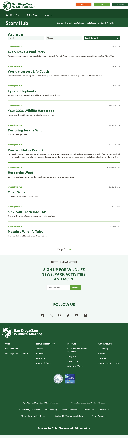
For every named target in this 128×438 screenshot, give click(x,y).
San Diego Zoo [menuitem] (12, 15)
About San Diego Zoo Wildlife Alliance (88, 403)
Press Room (72, 361)
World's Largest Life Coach (28, 71)
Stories (60, 23)
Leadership (103, 348)
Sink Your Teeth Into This (27, 212)
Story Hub (17, 23)
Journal (39, 348)
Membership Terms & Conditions (68, 416)
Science (68, 23)
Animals (18, 46)
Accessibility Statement (29, 409)
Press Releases (78, 23)
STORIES (11, 46)
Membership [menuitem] (120, 4)
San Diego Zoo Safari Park (16, 353)
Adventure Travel (75, 366)
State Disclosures (69, 409)
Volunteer (102, 358)
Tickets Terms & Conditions (33, 416)
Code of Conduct (99, 416)
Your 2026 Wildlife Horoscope (31, 110)
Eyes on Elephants (22, 91)
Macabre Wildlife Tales (25, 231)
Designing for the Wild (25, 130)
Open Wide (16, 192)
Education (40, 358)
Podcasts (40, 353)
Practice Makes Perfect (26, 150)
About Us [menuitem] (49, 15)
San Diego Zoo (11, 348)
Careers (101, 353)
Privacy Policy (51, 409)
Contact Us (104, 409)
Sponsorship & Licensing (109, 363)
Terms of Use (88, 409)
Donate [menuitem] (83, 4)
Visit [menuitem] (102, 4)
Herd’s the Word (20, 172)
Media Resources (92, 23)
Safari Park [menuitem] (32, 15)
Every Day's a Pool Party (26, 51)
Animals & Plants (43, 363)
